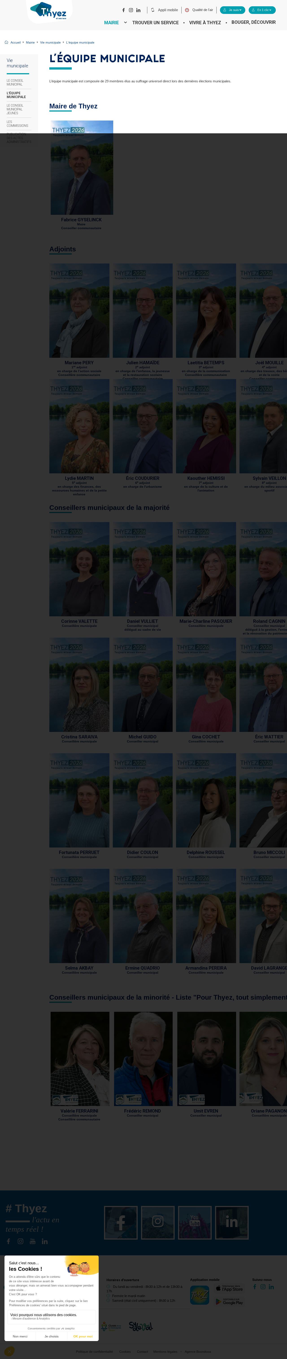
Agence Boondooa (198, 1351)
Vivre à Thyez (205, 22)
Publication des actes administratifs (19, 138)
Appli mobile (168, 10)
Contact (142, 1351)
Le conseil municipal (15, 82)
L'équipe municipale (16, 95)
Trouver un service (155, 22)
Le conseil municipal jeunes (15, 109)
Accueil (16, 42)
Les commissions (17, 123)
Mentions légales (165, 1351)
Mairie (111, 22)
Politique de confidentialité (94, 1351)
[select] (232, 10)
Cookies (125, 1351)
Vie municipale (50, 42)
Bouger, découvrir (254, 22)
